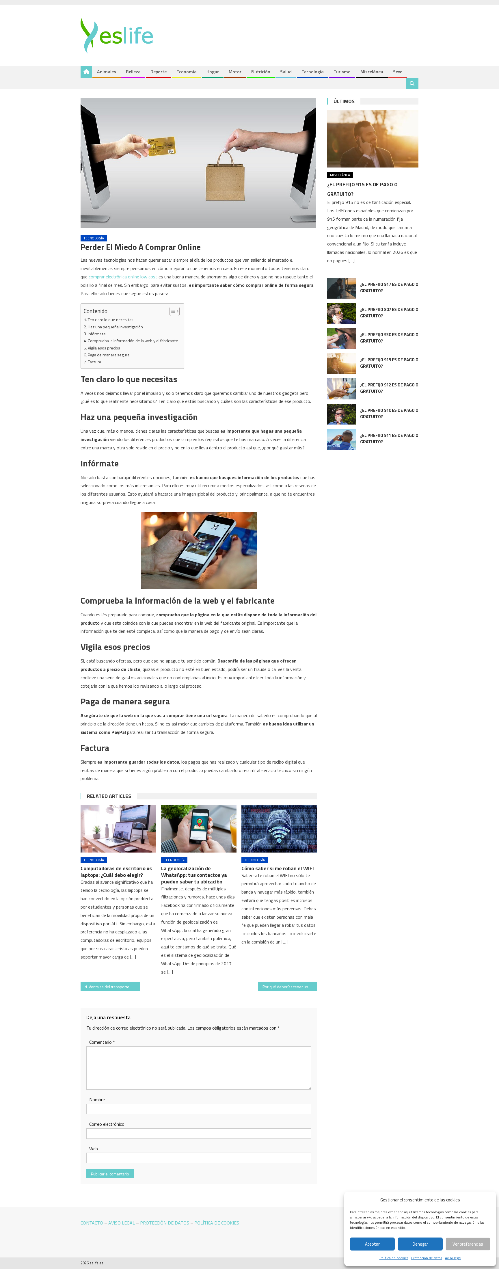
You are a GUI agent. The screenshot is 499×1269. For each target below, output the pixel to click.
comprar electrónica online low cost (123, 276)
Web (93, 1148)
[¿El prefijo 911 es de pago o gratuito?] (341, 439)
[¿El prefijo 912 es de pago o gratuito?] (341, 388)
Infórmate (97, 334)
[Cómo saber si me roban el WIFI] (279, 829)
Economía (186, 71)
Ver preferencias (468, 1244)
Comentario (102, 1042)
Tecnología (312, 71)
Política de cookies (393, 1258)
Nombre (97, 1099)
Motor (235, 71)
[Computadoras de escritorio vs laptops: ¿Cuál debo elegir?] (118, 829)
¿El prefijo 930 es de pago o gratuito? (389, 337)
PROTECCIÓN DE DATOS (164, 1222)
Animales (106, 71)
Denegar (420, 1244)
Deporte (158, 71)
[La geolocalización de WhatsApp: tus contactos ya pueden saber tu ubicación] (199, 829)
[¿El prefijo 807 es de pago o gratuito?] (341, 313)
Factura (94, 362)
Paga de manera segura (108, 355)
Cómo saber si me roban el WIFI (277, 868)
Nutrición (260, 71)
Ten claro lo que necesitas (110, 320)
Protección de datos (426, 1258)
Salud (286, 71)
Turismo (342, 71)
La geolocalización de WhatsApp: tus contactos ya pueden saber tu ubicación (194, 874)
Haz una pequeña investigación (115, 327)
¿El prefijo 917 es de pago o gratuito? (389, 287)
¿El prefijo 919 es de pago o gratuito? (389, 362)
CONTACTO (92, 1222)
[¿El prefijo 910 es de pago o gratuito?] (341, 414)
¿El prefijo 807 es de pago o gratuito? (389, 312)
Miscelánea (371, 71)
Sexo (398, 71)
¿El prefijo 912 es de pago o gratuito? (389, 388)
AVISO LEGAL (121, 1222)
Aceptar (372, 1244)
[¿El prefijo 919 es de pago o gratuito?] (341, 363)
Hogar (212, 71)
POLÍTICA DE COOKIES (216, 1222)
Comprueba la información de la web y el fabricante (133, 341)
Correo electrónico (106, 1124)
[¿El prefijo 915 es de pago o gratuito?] (372, 138)
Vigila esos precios (104, 348)
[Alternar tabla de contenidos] (171, 311)
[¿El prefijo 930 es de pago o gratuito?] (341, 338)
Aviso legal (453, 1258)
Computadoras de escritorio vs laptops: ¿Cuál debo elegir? (116, 871)
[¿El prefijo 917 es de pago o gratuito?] (341, 288)
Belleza (133, 71)
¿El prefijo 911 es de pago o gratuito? (389, 438)
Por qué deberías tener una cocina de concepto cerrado (289, 987)
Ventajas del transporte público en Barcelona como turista (114, 987)
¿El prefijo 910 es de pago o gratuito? (389, 413)
